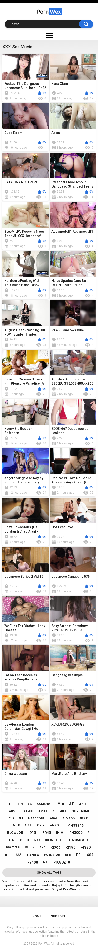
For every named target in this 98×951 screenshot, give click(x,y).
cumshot (44, 803)
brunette (53, 840)
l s (30, 803)
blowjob (15, 833)
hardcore (36, 818)
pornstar (52, 854)
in (26, 847)
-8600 (24, 840)
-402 (89, 855)
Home (36, 916)
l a (11, 840)
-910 (32, 833)
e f (78, 855)
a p (71, 804)
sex (68, 855)
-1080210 (62, 862)
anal (54, 818)
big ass (69, 818)
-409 (11, 811)
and (42, 847)
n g (46, 862)
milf (16, 825)
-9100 (33, 862)
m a (60, 804)
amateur (46, 811)
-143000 (75, 833)
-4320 (86, 847)
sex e (84, 818)
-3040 (46, 833)
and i (83, 804)
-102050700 (77, 840)
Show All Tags (49, 872)
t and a (32, 855)
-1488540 (75, 825)
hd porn (16, 804)
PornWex (44, 943)
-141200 (26, 811)
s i (21, 818)
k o (37, 840)
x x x (40, 825)
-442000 (55, 825)
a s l (28, 825)
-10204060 (80, 811)
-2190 (70, 847)
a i (7, 855)
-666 (17, 855)
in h (59, 833)
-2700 (55, 847)
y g (11, 818)
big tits (13, 847)
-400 (62, 811)
